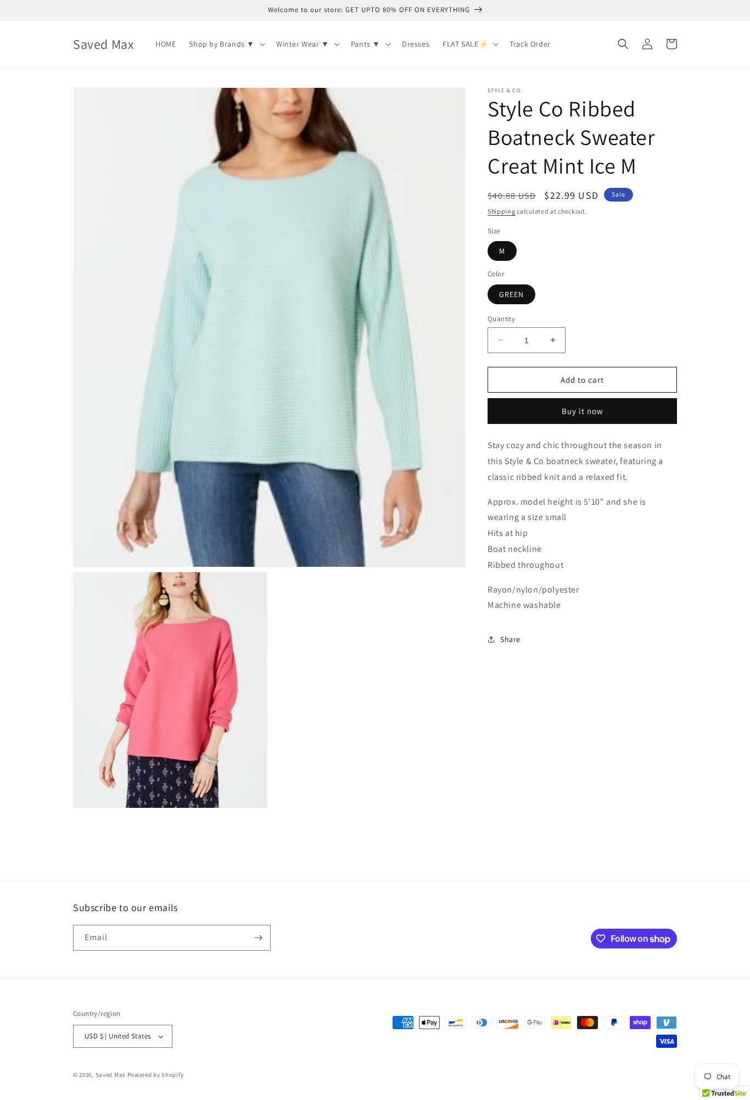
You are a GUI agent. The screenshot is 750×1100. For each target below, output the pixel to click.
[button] (226, 43)
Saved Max (111, 1075)
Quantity (501, 318)
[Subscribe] (258, 938)
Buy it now (582, 411)
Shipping (502, 211)
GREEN (511, 294)
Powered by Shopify (155, 1075)
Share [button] (510, 639)
